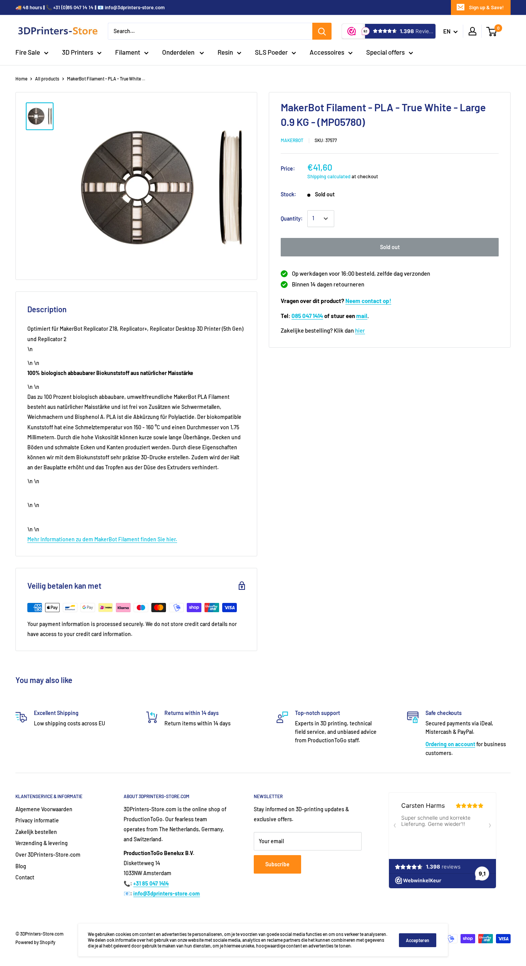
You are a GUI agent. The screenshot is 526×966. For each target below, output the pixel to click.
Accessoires (327, 52)
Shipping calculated (328, 176)
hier (360, 330)
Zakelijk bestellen (36, 832)
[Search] (322, 31)
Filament (127, 52)
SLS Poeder (271, 52)
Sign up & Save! (486, 7)
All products (47, 78)
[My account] (472, 31)
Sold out (390, 247)
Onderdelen (179, 52)
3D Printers (77, 52)
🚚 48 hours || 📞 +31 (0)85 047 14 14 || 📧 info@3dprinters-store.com (90, 7)
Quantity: (292, 218)
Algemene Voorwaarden (43, 809)
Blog (20, 866)
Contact (24, 877)
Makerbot (292, 140)
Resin (225, 52)
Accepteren (417, 940)
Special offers (385, 52)
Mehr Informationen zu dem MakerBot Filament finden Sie (96, 539)
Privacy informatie (37, 820)
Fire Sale (27, 52)
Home (21, 78)
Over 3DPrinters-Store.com (47, 854)
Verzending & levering (41, 843)
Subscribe (277, 864)
